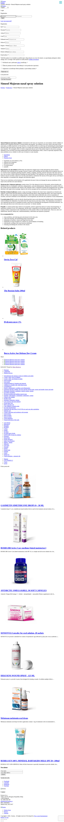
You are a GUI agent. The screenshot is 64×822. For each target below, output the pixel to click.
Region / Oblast (5, 45)
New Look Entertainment (40, 816)
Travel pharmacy (8, 418)
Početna (3, 87)
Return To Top (4, 817)
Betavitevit (7, 424)
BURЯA (6, 427)
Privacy (6, 811)
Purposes (6, 370)
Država (3, 42)
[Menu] (61, 2)
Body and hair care (9, 404)
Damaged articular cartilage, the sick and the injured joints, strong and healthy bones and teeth (28, 389)
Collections (7, 371)
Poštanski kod (5, 39)
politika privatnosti (34, 59)
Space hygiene (8, 417)
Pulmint (6, 451)
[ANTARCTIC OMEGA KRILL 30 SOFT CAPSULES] (20, 587)
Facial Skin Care (8, 403)
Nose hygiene (7, 380)
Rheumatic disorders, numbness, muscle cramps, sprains (18, 391)
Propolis (6, 447)
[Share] (3, 819)
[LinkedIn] (14, 364)
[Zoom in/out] (6, 819)
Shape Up (6, 454)
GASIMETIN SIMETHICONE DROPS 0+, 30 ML (22, 505)
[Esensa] (3, 1)
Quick (5, 453)
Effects (6, 156)
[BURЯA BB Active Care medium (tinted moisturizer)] (20, 544)
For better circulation (9, 392)
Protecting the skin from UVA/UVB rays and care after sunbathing (21, 409)
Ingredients (7, 155)
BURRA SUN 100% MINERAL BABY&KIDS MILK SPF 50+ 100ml (30, 761)
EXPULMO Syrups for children (12, 435)
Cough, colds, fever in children (12, 377)
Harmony (6, 436)
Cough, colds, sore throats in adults (13, 379)
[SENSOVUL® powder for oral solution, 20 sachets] (20, 629)
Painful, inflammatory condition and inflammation (17, 388)
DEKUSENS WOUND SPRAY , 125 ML (18, 675)
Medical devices (8, 373)
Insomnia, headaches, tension (11, 400)
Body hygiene (7, 415)
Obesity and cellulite (9, 397)
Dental (6, 430)
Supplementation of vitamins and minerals (15, 383)
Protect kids (7, 450)
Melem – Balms (8, 442)
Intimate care (7, 410)
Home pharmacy (8, 439)
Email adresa (4, 55)
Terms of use (7, 810)
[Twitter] (14, 361)
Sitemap (6, 813)
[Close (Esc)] (1, 819)
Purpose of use (8, 158)
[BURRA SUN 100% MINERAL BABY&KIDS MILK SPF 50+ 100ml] (20, 757)
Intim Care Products (9, 441)
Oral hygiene (7, 413)
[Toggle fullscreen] (4, 819)
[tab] (33, 155)
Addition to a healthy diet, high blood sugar (15, 385)
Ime (2, 27)
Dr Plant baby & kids (9, 433)
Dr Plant (6, 432)
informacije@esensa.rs (6, 801)
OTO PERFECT (8, 460)
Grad (2, 36)
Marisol (6, 459)
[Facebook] (14, 359)
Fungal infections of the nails (11, 420)
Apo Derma (7, 422)
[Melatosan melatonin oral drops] (20, 714)
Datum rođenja (4, 52)
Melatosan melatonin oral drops (14, 718)
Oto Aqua (6, 445)
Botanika (6, 425)
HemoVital (7, 438)
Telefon (3, 48)
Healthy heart (7, 398)
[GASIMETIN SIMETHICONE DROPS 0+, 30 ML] (20, 502)
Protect (6, 448)
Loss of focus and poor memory (12, 401)
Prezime (3, 30)
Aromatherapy (8, 386)
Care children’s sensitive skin (11, 406)
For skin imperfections (10, 407)
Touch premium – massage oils (12, 456)
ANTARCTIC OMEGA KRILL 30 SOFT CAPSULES (24, 590)
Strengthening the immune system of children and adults (18, 376)
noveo (5, 463)
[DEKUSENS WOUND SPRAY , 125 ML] (20, 672)
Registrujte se (4, 71)
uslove (19, 62)
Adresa (3, 33)
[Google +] (14, 362)
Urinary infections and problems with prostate (16, 412)
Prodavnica (9, 87)
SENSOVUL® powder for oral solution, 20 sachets (22, 633)
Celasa (6, 429)
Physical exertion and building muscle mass (15, 394)
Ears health (7, 382)
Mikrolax (6, 444)
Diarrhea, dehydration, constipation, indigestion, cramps (18, 395)
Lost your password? (6, 21)
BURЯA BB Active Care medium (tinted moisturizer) (23, 548)
